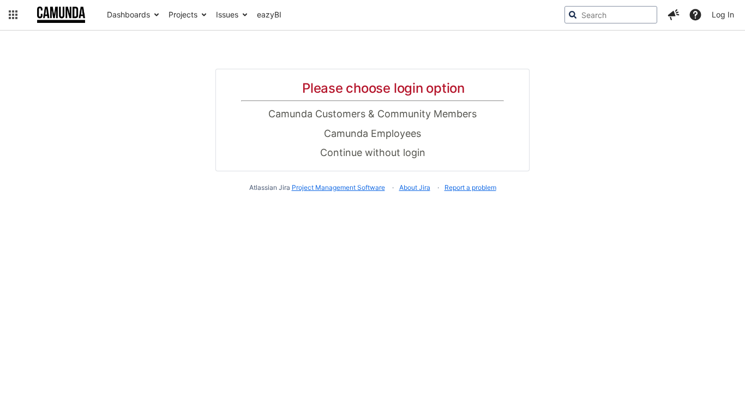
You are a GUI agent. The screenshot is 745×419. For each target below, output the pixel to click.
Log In (723, 14)
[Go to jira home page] (61, 15)
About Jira (414, 187)
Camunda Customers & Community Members (372, 113)
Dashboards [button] (128, 14)
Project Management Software (338, 187)
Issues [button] (227, 14)
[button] (13, 15)
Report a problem (470, 187)
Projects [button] (183, 14)
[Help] (695, 14)
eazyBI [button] (269, 14)
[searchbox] (610, 14)
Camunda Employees (372, 133)
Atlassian (372, 215)
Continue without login (372, 152)
